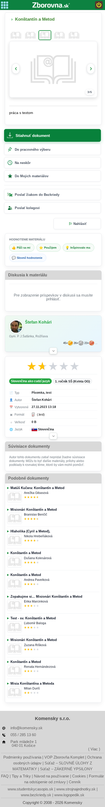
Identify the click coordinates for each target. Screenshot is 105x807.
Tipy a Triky (21, 776)
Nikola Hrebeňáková (38, 536)
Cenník (75, 782)
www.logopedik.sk (69, 795)
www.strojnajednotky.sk (76, 789)
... (96, 343)
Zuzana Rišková (35, 645)
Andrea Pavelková (36, 580)
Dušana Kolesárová (37, 558)
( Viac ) (94, 749)
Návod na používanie (51, 776)
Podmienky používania (22, 757)
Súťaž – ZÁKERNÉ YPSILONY (66, 769)
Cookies (79, 776)
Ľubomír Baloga (35, 623)
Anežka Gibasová (36, 493)
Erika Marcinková (36, 601)
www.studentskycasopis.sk (30, 789)
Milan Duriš (32, 688)
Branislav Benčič (35, 514)
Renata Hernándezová (40, 667)
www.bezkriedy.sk (36, 795)
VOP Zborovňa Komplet (64, 757)
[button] (53, 351)
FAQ (5, 776)
